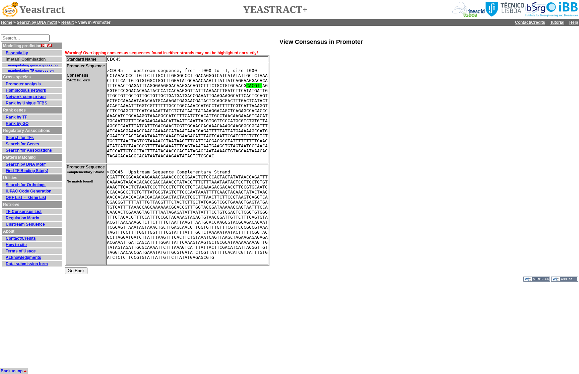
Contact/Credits (530, 22)
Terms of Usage (21, 251)
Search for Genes (22, 144)
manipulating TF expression (31, 70)
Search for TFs (20, 137)
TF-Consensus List (24, 211)
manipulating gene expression (33, 65)
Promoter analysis (23, 84)
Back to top (12, 371)
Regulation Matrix (22, 218)
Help (573, 22)
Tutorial (557, 22)
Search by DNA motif (37, 22)
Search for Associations (29, 150)
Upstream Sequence (25, 224)
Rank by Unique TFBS (26, 103)
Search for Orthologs (26, 184)
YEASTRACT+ (275, 9)
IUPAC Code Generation (28, 191)
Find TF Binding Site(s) (27, 170)
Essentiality (17, 53)
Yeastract (42, 9)
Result (67, 22)
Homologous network (26, 90)
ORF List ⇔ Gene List (26, 197)
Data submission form (27, 263)
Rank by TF (16, 117)
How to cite (16, 244)
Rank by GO (17, 123)
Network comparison (26, 96)
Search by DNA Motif (26, 164)
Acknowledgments (23, 257)
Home (6, 22)
